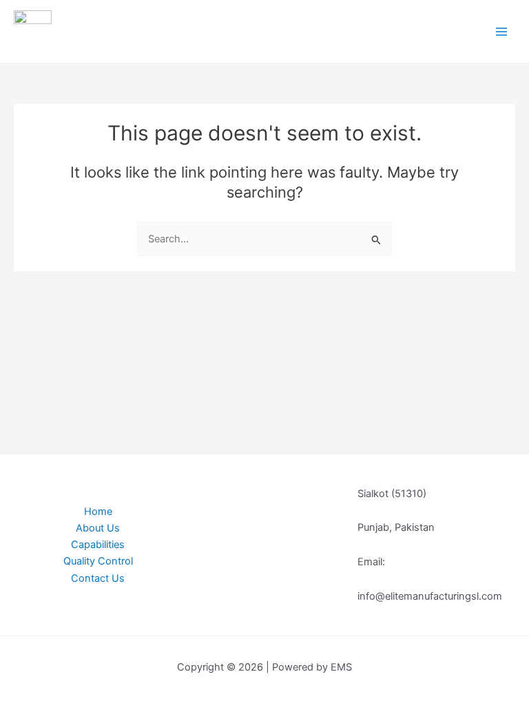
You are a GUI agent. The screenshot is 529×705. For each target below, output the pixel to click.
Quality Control (98, 561)
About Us (98, 528)
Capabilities (98, 544)
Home (98, 511)
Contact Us (98, 578)
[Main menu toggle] (501, 31)
